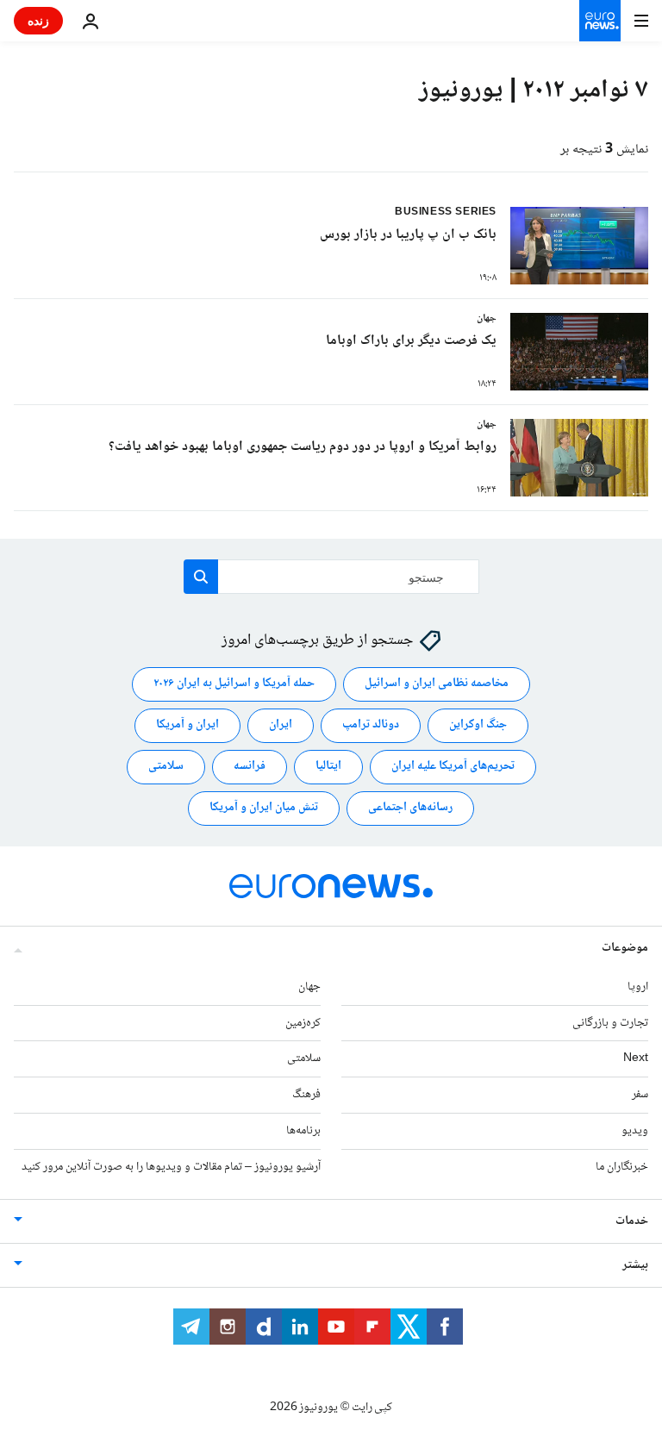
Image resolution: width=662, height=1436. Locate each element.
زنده (38, 20)
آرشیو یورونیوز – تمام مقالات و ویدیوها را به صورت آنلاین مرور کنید (171, 1167)
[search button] (201, 576)
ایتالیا (328, 767)
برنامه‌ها (303, 1131)
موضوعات (625, 948)
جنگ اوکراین (478, 725)
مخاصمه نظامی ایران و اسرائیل (437, 684)
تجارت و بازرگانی (610, 1023)
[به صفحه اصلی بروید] (600, 20)
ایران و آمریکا (187, 725)
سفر (640, 1094)
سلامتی (166, 767)
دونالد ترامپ (370, 725)
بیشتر (635, 1265)
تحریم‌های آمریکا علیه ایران (453, 767)
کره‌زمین (303, 1023)
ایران (280, 725)
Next (635, 1059)
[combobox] (331, 576)
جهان (309, 987)
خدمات (631, 1221)
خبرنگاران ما (622, 1167)
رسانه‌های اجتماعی (410, 808)
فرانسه (249, 767)
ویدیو (634, 1131)
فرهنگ (306, 1094)
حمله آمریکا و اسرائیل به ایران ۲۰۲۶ (234, 684)
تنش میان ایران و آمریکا (263, 808)
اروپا (638, 987)
